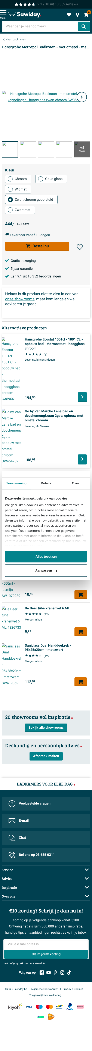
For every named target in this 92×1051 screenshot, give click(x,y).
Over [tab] (75, 483)
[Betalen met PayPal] (70, 1006)
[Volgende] (82, 97)
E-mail (24, 820)
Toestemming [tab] (16, 483)
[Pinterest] (55, 972)
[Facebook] (41, 972)
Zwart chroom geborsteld (34, 199)
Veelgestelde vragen (34, 803)
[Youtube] (48, 972)
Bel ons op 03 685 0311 (37, 854)
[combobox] (40, 26)
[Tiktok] (69, 972)
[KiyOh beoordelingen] (15, 1006)
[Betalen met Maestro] (39, 1007)
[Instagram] (62, 972)
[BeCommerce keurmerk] (40, 1017)
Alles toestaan (46, 556)
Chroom (21, 178)
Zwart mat (22, 209)
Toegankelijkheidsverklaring (45, 995)
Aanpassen (43, 570)
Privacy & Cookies (72, 989)
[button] (80, 247)
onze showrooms (19, 299)
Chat (22, 837)
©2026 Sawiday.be (16, 989)
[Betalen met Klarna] (80, 1007)
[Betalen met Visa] (28, 1007)
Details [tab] (46, 483)
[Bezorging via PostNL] (51, 1016)
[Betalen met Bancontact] (59, 1007)
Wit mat (21, 189)
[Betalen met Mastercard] (49, 1007)
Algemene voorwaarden (44, 989)
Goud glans (53, 178)
